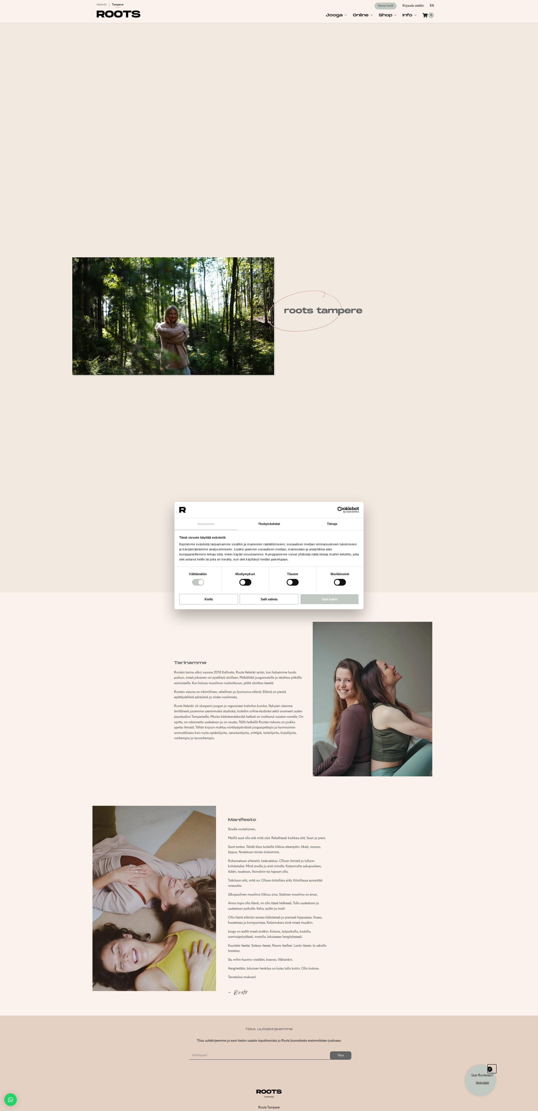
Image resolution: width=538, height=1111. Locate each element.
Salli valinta (269, 599)
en (432, 6)
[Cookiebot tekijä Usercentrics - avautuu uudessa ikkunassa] (340, 510)
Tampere (117, 4)
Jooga (334, 15)
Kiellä (208, 599)
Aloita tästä (482, 1082)
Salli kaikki (329, 599)
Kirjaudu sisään (413, 6)
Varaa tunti (385, 6)
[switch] (245, 582)
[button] (10, 1099)
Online (361, 15)
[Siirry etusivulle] (118, 16)
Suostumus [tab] (206, 523)
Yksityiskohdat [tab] (269, 523)
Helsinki (102, 4)
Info (407, 15)
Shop (385, 15)
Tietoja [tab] (332, 523)
